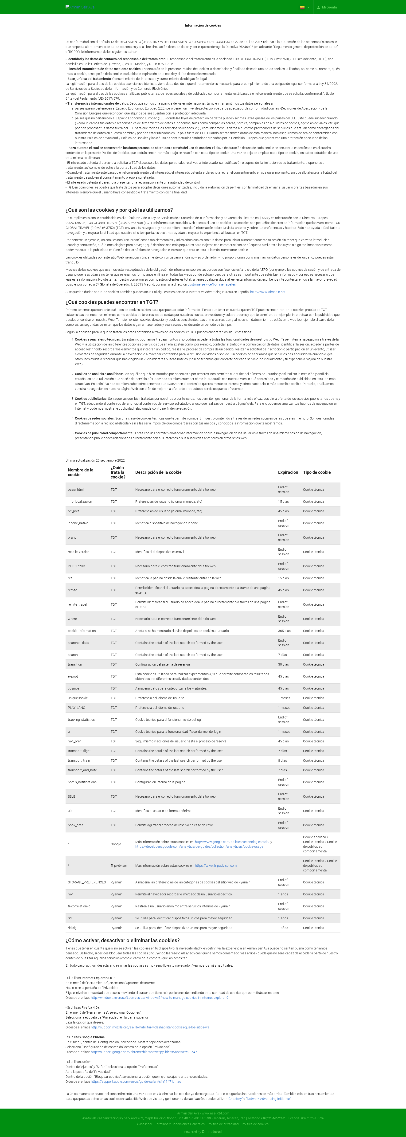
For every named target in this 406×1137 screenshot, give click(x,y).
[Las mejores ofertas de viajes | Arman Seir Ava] (80, 7)
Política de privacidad (223, 1124)
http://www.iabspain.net (267, 292)
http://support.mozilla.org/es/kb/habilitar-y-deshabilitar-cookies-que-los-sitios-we (150, 1027)
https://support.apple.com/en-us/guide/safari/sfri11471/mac (136, 1081)
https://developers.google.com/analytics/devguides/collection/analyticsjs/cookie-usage (199, 846)
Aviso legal (144, 1124)
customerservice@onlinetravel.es (212, 284)
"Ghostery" (235, 1099)
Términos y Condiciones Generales (180, 1124)
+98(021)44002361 (273, 1118)
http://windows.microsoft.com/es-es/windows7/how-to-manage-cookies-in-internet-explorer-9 (159, 998)
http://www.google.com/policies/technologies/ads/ (232, 842)
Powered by (203, 1132)
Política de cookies (255, 1124)
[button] (304, 7)
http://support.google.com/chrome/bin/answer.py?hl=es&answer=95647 (144, 1052)
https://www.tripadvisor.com (216, 865)
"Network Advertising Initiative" (268, 1099)
